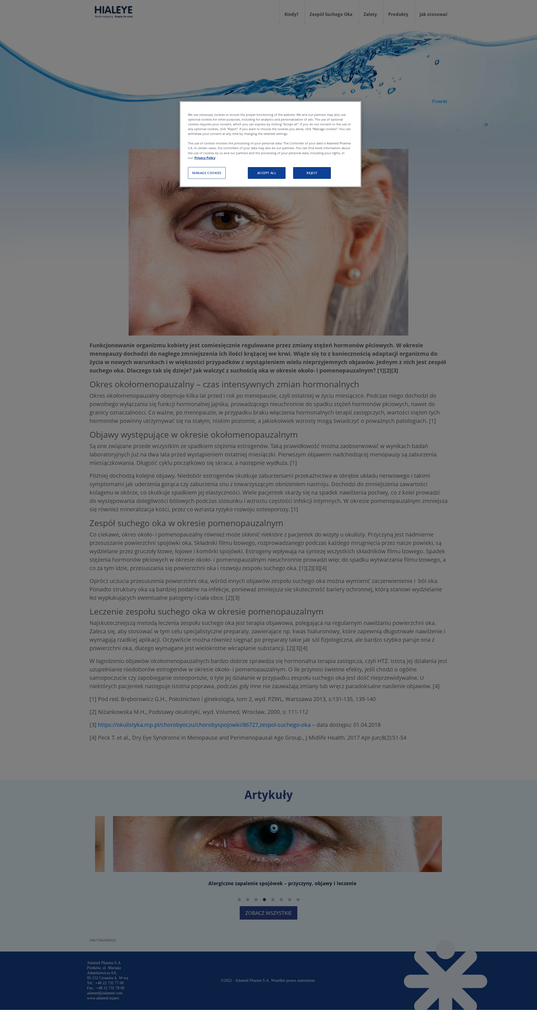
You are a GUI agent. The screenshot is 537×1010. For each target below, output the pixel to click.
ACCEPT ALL (266, 173)
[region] (270, 144)
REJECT (312, 173)
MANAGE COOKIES (207, 173)
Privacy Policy (204, 157)
